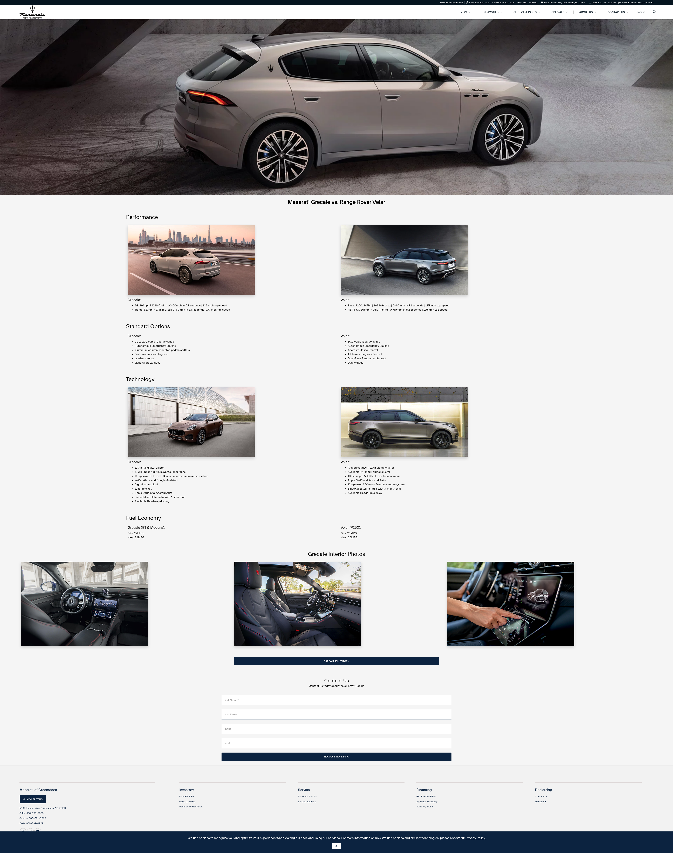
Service (304, 790)
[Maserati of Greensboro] (32, 12)
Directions (540, 801)
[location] (542, 2)
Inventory (186, 790)
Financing (424, 790)
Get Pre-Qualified (426, 796)
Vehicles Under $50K (191, 806)
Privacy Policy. (476, 838)
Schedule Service (307, 796)
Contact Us (35, 799)
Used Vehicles (187, 801)
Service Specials (307, 801)
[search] (654, 12)
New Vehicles (186, 796)
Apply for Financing (426, 801)
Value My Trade (424, 806)
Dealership (543, 790)
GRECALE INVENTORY (336, 661)
